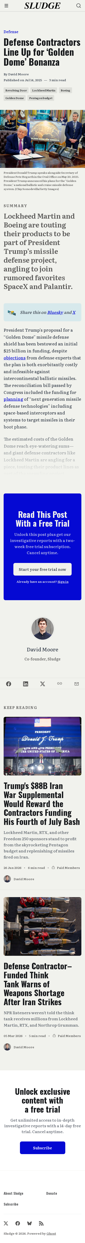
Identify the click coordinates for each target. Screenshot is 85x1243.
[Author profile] (42, 628)
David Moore (18, 74)
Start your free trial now (42, 569)
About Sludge (13, 1193)
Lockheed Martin (43, 90)
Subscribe (42, 1147)
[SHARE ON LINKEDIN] (25, 683)
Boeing (65, 90)
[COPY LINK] (59, 683)
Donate (51, 1193)
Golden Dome (14, 98)
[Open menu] (6, 5)
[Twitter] (6, 1223)
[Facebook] (17, 1223)
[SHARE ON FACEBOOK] (8, 683)
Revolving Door (16, 90)
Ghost (51, 1233)
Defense (11, 31)
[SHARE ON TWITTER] (42, 683)
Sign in (63, 581)
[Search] (78, 5)
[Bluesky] (29, 1223)
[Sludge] (42, 5)
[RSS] (41, 1223)
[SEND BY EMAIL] (76, 683)
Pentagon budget (40, 98)
